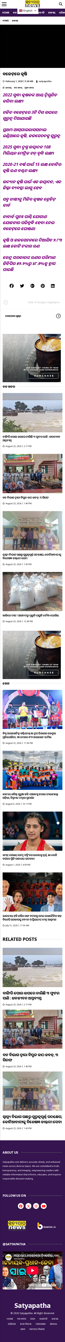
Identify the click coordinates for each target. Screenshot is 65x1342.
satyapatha (45, 81)
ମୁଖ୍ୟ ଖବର (29, 87)
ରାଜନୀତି (40, 12)
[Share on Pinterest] (42, 285)
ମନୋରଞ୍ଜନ (41, 1323)
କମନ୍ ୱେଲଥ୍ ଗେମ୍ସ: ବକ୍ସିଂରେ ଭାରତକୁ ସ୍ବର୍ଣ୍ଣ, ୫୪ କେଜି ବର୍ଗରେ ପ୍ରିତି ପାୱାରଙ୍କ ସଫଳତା (30, 857)
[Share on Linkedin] (52, 285)
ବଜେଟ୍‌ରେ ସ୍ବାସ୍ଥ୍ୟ (13, 316)
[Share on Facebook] (11, 285)
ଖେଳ (23, 1329)
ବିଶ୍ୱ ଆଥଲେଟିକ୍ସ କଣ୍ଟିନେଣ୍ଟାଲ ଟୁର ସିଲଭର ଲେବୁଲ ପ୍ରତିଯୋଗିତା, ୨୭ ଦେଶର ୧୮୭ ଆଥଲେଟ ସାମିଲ (29, 735)
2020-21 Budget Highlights (44, 302)
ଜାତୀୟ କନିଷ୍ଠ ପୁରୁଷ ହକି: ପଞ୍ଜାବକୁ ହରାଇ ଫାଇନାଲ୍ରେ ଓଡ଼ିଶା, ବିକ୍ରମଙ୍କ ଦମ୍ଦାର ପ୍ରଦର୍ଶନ (30, 796)
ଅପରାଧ (53, 1323)
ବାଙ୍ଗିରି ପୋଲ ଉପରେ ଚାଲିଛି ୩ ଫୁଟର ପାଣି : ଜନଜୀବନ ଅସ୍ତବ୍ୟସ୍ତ (31, 438)
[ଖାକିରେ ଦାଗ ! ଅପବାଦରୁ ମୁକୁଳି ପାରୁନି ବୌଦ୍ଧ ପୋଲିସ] (32, 591)
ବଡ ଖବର (18, 87)
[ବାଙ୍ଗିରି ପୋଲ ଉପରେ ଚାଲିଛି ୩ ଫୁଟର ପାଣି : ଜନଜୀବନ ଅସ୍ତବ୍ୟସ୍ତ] (32, 412)
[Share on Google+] (32, 285)
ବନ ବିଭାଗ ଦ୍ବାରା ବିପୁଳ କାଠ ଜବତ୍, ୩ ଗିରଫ (26, 497)
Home (5, 12)
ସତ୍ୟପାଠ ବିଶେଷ (37, 1329)
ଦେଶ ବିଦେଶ (26, 1323)
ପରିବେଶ (12, 1323)
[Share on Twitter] (22, 285)
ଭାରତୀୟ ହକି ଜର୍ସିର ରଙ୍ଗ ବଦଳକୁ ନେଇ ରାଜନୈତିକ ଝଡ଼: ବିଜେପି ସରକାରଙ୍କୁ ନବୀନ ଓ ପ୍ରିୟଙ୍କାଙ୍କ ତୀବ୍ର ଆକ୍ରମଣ (32, 917)
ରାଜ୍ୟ (32, 1318)
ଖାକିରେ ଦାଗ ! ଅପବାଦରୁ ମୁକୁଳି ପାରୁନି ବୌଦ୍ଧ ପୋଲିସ (31, 615)
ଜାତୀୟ (51, 12)
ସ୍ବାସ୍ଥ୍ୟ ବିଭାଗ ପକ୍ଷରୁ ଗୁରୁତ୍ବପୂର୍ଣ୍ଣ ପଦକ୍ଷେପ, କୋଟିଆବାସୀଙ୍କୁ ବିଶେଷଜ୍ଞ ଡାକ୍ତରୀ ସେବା (32, 556)
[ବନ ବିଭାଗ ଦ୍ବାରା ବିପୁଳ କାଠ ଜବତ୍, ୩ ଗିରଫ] (32, 473)
